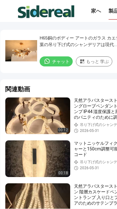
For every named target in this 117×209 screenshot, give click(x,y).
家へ (96, 10)
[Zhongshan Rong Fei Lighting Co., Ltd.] (46, 11)
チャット (61, 61)
